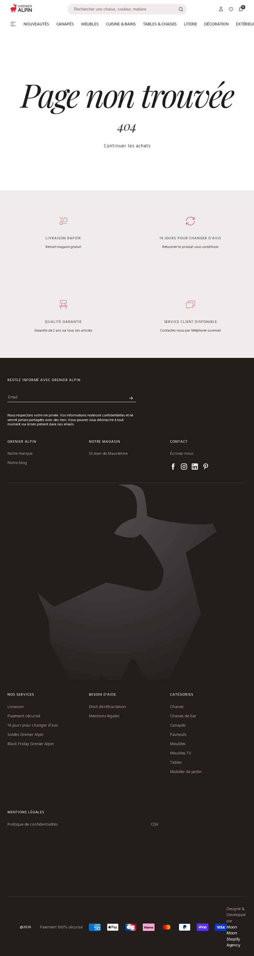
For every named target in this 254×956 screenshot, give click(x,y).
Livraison (15, 707)
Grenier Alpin (21, 442)
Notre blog (17, 463)
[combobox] (127, 9)
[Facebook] (173, 467)
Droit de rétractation (107, 707)
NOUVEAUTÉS (36, 24)
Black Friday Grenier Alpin (30, 744)
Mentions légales (104, 716)
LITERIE (190, 24)
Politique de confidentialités (32, 825)
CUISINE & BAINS (121, 24)
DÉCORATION (216, 24)
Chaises (177, 707)
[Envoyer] (131, 398)
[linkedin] (195, 467)
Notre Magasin (104, 442)
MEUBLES (90, 24)
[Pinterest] (206, 467)
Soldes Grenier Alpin (25, 735)
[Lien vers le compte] (221, 9)
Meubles (178, 744)
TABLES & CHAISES (160, 24)
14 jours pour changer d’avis (32, 726)
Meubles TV (180, 753)
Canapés (178, 726)
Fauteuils (178, 735)
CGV (155, 825)
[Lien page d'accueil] (39, 9)
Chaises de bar (183, 716)
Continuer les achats (127, 146)
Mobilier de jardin (185, 772)
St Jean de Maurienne (108, 454)
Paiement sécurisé (23, 716)
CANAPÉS (65, 24)
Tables (176, 763)
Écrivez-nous (181, 454)
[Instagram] (184, 467)
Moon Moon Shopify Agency (233, 936)
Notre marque (20, 454)
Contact (179, 442)
